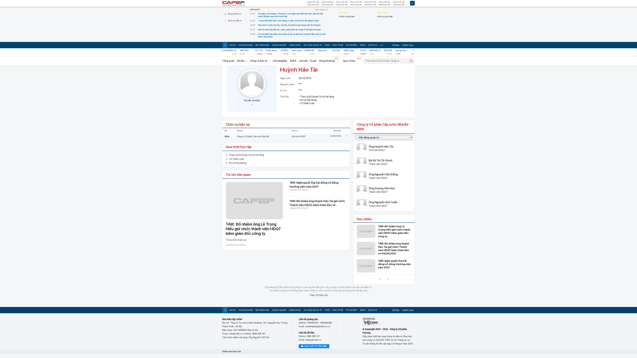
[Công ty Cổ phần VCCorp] (370, 325)
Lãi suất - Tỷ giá (308, 61)
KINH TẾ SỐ (338, 45)
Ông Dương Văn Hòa (382, 188)
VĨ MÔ (327, 45)
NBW (226, 136)
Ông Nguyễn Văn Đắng (383, 174)
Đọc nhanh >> (322, 9)
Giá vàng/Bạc (280, 61)
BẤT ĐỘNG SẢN (262, 45)
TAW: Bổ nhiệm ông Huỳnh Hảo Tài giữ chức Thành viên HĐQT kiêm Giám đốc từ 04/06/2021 (317, 205)
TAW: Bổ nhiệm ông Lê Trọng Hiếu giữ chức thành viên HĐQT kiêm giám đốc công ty (253, 229)
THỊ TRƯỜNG (351, 45)
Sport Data (349, 61)
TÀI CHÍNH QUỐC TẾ (312, 45)
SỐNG (362, 45)
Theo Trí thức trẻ (318, 295)
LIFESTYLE (372, 45)
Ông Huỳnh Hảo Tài (381, 146)
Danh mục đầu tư (235, 21)
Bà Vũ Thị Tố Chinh (380, 160)
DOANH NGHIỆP (279, 45)
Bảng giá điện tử (234, 14)
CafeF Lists (407, 45)
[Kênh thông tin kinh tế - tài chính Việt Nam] (233, 4)
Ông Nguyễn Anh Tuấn (383, 202)
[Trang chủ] (225, 45)
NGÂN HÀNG (295, 45)
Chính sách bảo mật (231, 351)
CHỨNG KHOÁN (245, 45)
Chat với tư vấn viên (315, 346)
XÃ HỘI (232, 45)
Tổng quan (228, 61)
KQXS (293, 61)
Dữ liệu (395, 45)
